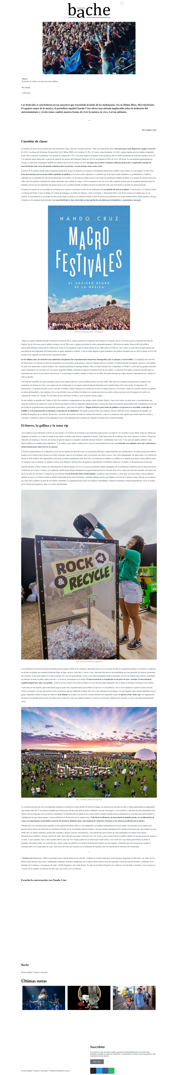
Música (24, 79)
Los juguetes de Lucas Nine (82, 1012)
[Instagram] (93, 1071)
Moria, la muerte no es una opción (40, 1012)
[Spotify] (111, 1071)
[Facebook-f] (105, 1071)
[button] (122, 3)
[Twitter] (99, 1071)
